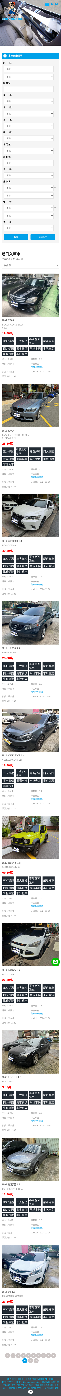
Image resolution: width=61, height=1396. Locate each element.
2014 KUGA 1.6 (11, 970)
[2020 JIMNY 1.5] (30, 837)
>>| (36, 1360)
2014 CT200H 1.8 (12, 540)
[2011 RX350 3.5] (30, 622)
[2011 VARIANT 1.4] (30, 729)
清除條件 (43, 237)
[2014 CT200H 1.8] (30, 515)
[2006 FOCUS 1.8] (30, 1051)
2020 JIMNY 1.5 (11, 862)
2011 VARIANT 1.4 (13, 755)
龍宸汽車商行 (37, 367)
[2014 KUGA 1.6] (30, 944)
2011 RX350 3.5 (11, 648)
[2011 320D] (30, 405)
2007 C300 (8, 320)
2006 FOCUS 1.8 (11, 1077)
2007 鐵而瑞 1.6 (11, 1184)
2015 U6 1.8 (8, 1291)
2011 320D (8, 430)
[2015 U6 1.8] (30, 1266)
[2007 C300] (30, 294)
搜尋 (16, 237)
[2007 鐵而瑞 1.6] (30, 1158)
